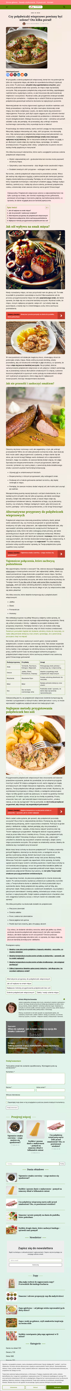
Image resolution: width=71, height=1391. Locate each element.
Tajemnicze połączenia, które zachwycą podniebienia (28, 218)
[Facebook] (7, 74)
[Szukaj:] (32, 1163)
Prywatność (41, 2)
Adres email (41, 1087)
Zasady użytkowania (27, 2)
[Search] (64, 7)
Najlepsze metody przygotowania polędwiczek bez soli (28, 221)
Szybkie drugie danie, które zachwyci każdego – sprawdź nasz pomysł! (39, 1229)
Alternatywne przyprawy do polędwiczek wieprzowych (28, 216)
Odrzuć (35, 1387)
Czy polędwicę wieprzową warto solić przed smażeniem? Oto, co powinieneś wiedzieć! (56, 1140)
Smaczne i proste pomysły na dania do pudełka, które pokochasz (39, 1216)
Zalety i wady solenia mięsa (48, 992)
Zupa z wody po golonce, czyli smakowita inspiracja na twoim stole (41, 1322)
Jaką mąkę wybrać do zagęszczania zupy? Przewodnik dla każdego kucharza (36, 1283)
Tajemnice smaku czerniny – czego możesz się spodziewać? (15, 1138)
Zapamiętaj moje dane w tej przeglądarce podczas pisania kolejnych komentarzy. (36, 1102)
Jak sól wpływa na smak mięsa (19, 983)
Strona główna (11, 2)
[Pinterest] (11, 74)
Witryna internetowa (13, 1095)
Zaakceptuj (57, 1387)
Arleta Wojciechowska (32, 23)
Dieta (8, 1356)
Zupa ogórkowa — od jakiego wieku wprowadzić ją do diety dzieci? (42, 1309)
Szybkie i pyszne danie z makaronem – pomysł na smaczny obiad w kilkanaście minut (35, 1145)
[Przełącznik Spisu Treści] (46, 207)
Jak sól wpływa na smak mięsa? (19, 210)
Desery (9, 1352)
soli (17, 472)
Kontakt (50, 2)
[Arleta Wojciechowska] (11, 1007)
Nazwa (9, 1087)
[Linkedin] (18, 74)
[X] (15, 74)
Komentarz (10, 1072)
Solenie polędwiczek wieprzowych (20, 992)
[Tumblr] (25, 74)
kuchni (29, 176)
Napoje (9, 1360)
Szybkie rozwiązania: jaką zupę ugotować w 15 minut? (38, 1335)
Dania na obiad (35, 13)
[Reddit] (22, 74)
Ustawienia (13, 1387)
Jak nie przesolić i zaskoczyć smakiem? (23, 213)
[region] (35, 1375)
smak (59, 139)
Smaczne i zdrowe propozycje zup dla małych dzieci (41, 1296)
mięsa (49, 182)
